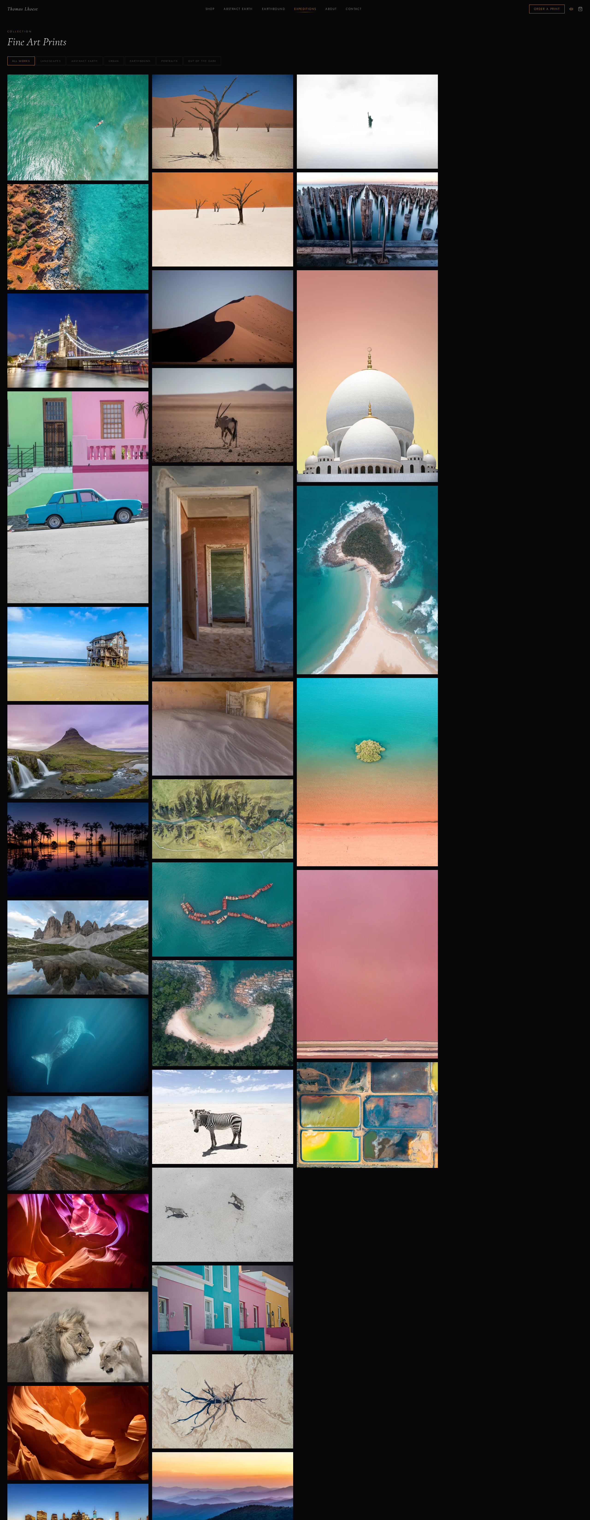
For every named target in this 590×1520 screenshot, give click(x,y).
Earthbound (273, 9)
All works (21, 61)
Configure (78, 137)
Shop (210, 9)
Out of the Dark (202, 61)
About (331, 9)
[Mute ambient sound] (571, 9)
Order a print (547, 9)
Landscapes (51, 61)
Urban (114, 61)
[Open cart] (580, 9)
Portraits (169, 61)
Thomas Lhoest (22, 9)
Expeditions (305, 9)
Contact (354, 9)
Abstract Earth (238, 9)
